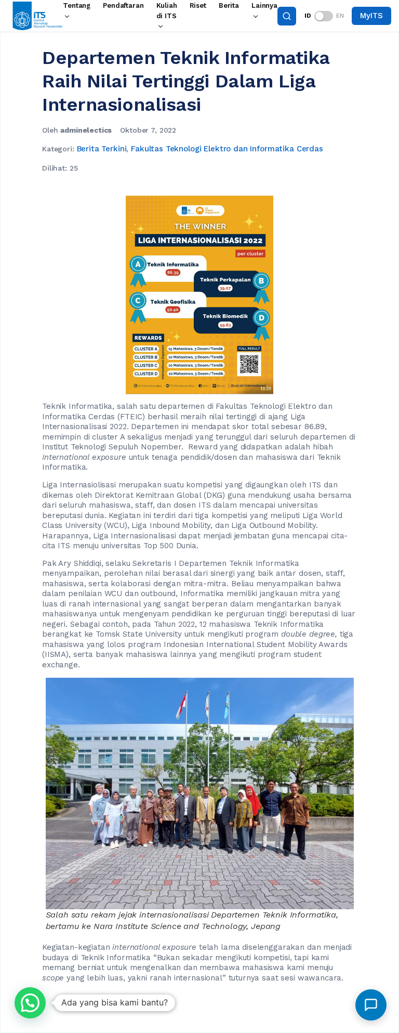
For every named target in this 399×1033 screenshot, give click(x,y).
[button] (30, 1002)
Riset (198, 5)
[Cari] (286, 16)
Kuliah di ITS (166, 11)
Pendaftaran (123, 5)
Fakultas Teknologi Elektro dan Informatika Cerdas (227, 148)
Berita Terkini (102, 148)
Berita (229, 5)
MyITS (371, 15)
